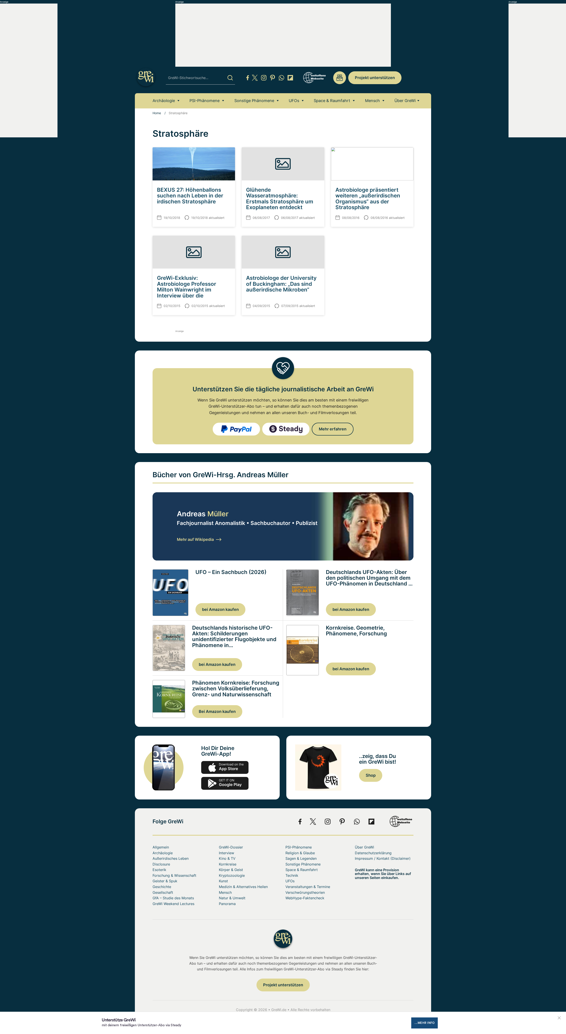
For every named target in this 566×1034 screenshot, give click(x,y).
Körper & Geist (231, 869)
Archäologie (164, 100)
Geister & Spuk (165, 881)
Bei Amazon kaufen (217, 711)
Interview (226, 853)
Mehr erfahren (332, 429)
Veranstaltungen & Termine (307, 886)
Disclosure (161, 864)
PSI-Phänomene (204, 100)
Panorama (227, 903)
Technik (291, 875)
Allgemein (161, 847)
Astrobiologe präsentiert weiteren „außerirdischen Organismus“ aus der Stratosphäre (367, 198)
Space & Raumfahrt (332, 100)
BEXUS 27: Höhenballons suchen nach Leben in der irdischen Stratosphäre (190, 196)
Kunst (223, 881)
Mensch (372, 100)
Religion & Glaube (300, 853)
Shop (371, 775)
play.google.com (225, 783)
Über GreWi (405, 100)
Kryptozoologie (232, 875)
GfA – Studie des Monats (173, 898)
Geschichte (162, 886)
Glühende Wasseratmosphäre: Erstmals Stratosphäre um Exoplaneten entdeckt (279, 198)
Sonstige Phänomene (254, 100)
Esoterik (159, 869)
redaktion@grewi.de (339, 77)
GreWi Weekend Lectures (173, 903)
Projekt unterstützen (375, 77)
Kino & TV (227, 858)
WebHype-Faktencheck (304, 898)
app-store (225, 767)
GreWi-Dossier (231, 847)
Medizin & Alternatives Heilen (243, 886)
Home (157, 113)
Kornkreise (227, 864)
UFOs (294, 100)
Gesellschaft (163, 892)
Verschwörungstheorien (305, 892)
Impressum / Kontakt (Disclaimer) (383, 858)
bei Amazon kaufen (220, 609)
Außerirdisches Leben (171, 858)
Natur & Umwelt (232, 898)
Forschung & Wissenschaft (174, 875)
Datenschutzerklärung (373, 853)
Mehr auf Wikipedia (195, 539)
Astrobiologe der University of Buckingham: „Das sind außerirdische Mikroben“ (281, 284)
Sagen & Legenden (301, 858)
